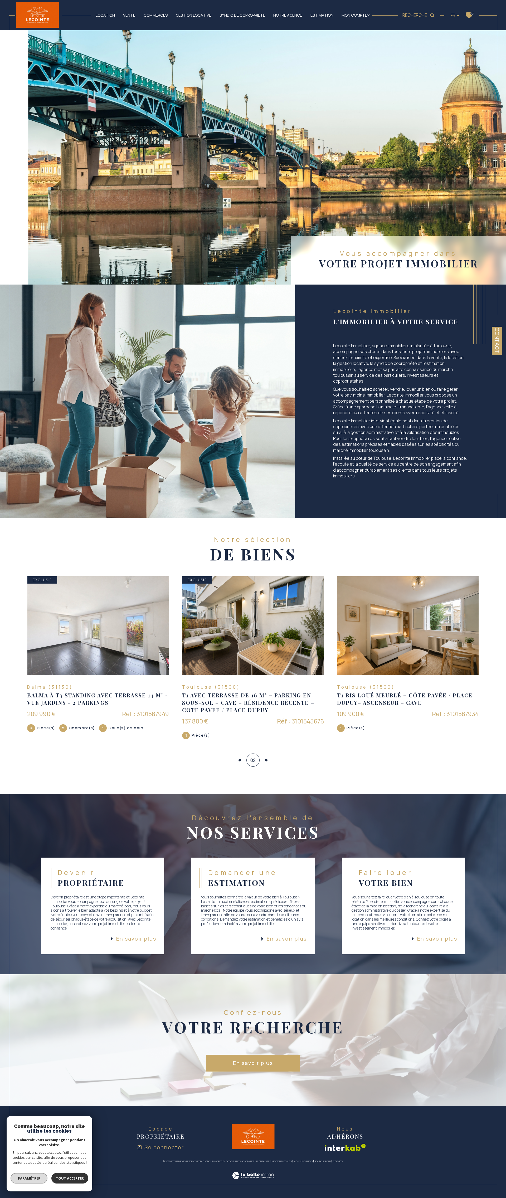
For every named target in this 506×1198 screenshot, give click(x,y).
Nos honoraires (245, 1161)
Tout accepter (70, 1178)
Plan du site (263, 1161)
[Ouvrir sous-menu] (369, 15)
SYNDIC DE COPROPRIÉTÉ (242, 15)
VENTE (129, 15)
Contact (497, 340)
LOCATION (105, 15)
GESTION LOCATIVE (193, 15)
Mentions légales (282, 1161)
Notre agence (287, 15)
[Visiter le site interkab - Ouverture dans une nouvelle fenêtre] (345, 1147)
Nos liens (308, 1161)
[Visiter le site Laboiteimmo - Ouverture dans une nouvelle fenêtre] (253, 1182)
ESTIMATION (321, 15)
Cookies (338, 1161)
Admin (297, 1161)
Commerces (156, 15)
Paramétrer (29, 1178)
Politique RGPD (323, 1161)
